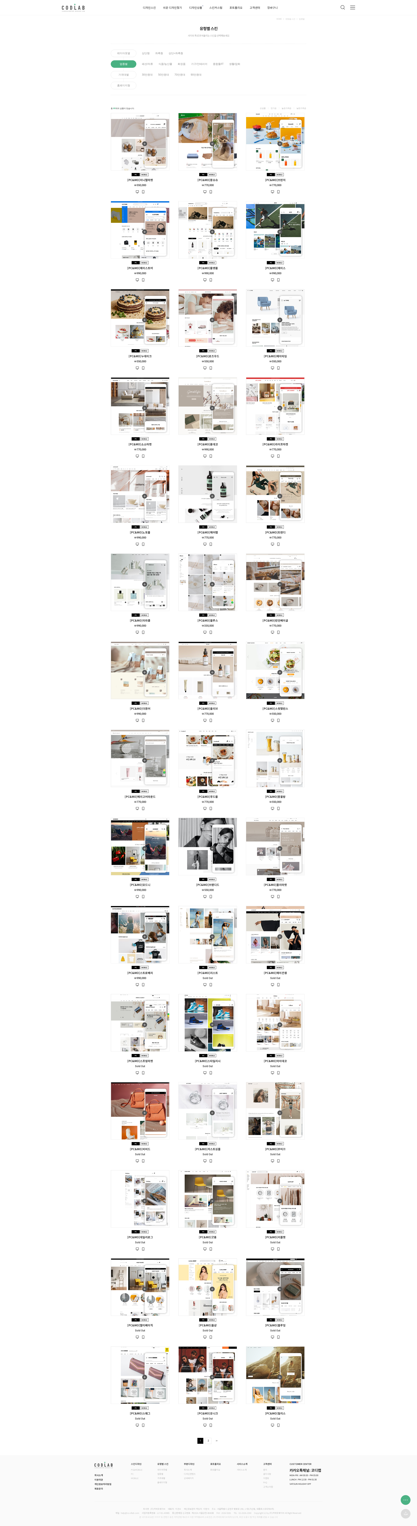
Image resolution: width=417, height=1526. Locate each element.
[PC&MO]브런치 (275, 180)
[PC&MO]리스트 (207, 972)
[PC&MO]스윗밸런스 (275, 708)
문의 (265, 1469)
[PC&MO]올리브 (207, 708)
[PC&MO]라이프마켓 (275, 444)
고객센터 (255, 8)
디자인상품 (195, 8)
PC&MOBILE (136, 1469)
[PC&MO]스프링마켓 (140, 1061)
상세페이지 (189, 1478)
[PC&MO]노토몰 (140, 532)
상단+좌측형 (176, 53)
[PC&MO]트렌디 (275, 532)
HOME (279, 19)
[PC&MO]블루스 (207, 620)
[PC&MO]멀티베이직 (140, 1325)
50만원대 (163, 74)
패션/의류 (147, 64)
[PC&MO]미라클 (140, 620)
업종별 (302, 19)
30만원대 (147, 74)
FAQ (265, 1482)
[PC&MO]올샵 (208, 1325)
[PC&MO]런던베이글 (275, 620)
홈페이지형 (123, 85)
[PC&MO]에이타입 (275, 356)
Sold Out (208, 978)
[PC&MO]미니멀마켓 (140, 180)
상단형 (146, 53)
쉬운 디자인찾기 (172, 8)
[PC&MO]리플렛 (275, 1237)
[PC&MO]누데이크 (140, 356)
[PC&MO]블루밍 (275, 1325)
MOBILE (134, 1478)
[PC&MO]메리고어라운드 (140, 796)
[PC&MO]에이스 (275, 268)
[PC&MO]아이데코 (275, 1061)
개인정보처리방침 (102, 1484)
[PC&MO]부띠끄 (275, 1149)
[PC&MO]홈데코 (207, 444)
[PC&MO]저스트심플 (208, 1149)
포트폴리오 (236, 8)
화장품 (182, 64)
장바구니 (272, 8)
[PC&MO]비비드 (140, 1149)
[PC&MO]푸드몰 (207, 796)
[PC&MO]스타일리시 (208, 1061)
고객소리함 (268, 1486)
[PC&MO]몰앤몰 (207, 268)
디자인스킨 (149, 8)
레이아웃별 (123, 53)
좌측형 (159, 53)
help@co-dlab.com (130, 1512)
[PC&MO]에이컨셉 (275, 972)
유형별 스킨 (290, 19)
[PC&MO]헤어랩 (207, 532)
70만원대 (179, 74)
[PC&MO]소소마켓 (140, 444)
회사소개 (98, 1475)
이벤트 (266, 1478)
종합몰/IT (218, 64)
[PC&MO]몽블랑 (275, 796)
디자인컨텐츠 (190, 1473)
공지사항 (267, 1473)
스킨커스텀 (215, 8)
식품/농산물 (165, 64)
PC (132, 1473)
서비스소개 (242, 1469)
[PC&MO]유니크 (207, 1413)
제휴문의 (98, 1488)
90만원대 (196, 74)
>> (216, 1441)
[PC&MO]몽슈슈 (207, 180)
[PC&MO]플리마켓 (275, 884)
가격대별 (123, 74)
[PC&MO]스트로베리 (140, 972)
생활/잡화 (234, 64)
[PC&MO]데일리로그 (140, 1237)
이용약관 (98, 1479)
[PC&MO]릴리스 (275, 1413)
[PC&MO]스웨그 (140, 1413)
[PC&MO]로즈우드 (207, 356)
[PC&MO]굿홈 (208, 1237)
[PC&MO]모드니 (140, 884)
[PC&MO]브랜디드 (207, 884)
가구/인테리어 (199, 64)
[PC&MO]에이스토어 (140, 268)
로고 (73, 8)
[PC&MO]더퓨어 (140, 708)
